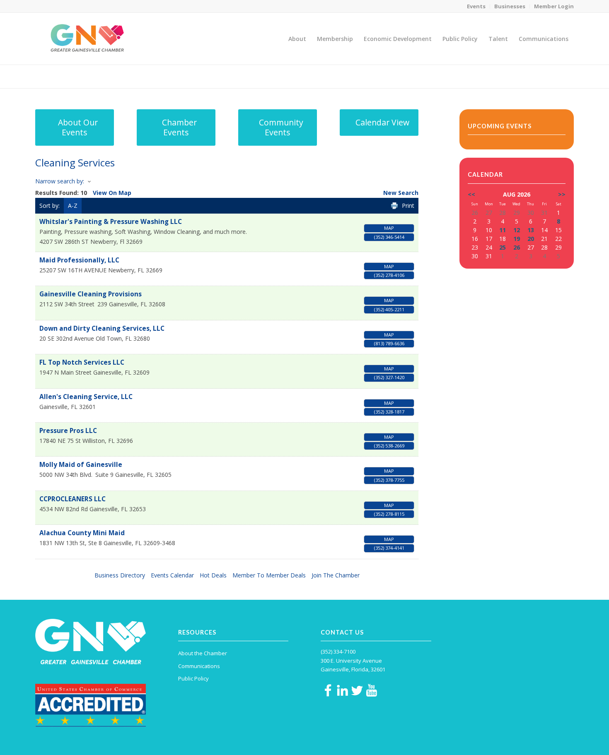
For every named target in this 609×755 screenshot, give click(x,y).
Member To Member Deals (269, 575)
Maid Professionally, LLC (79, 260)
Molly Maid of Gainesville (80, 464)
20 (530, 239)
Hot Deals (213, 575)
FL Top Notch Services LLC (81, 362)
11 (502, 230)
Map (389, 228)
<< (471, 194)
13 (530, 230)
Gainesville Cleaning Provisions (90, 294)
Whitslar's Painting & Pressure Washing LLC (110, 221)
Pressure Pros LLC (68, 430)
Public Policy (193, 678)
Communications (199, 666)
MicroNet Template (63, 76)
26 (516, 247)
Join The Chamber (336, 575)
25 (502, 247)
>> (562, 194)
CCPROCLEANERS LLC (72, 499)
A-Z (72, 205)
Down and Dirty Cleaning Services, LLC (101, 328)
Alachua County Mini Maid (82, 533)
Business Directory (119, 575)
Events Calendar (172, 575)
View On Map (112, 193)
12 (516, 230)
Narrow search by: (59, 181)
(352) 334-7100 (338, 651)
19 (516, 239)
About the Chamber (202, 653)
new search (400, 193)
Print (408, 205)
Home (516, 76)
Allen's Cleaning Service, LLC (86, 396)
